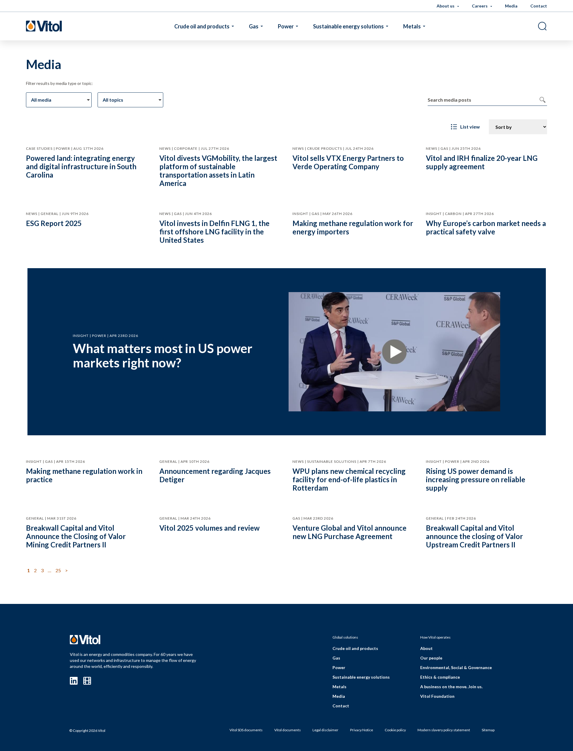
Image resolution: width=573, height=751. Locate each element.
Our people (431, 657)
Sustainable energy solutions (348, 26)
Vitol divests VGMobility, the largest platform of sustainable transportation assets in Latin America (218, 170)
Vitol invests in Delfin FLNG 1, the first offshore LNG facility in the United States (214, 231)
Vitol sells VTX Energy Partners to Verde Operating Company (348, 162)
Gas (253, 26)
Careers (480, 5)
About (426, 648)
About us (446, 5)
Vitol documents (287, 730)
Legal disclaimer (325, 730)
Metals (412, 26)
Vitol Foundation (437, 696)
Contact (538, 5)
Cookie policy (395, 730)
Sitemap (488, 730)
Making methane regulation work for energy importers (352, 227)
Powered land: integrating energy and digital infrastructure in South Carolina (81, 166)
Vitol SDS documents (246, 730)
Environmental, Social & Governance (456, 667)
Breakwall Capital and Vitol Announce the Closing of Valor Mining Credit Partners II (76, 536)
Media (511, 5)
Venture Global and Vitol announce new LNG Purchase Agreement (349, 532)
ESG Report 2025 (54, 223)
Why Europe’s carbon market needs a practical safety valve (486, 227)
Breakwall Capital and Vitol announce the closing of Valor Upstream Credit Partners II (474, 536)
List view (470, 126)
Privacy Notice (361, 730)
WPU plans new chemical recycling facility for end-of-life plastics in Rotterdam (349, 479)
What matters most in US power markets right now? (162, 355)
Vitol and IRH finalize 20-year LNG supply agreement (481, 162)
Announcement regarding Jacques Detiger (215, 475)
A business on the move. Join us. (451, 686)
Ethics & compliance (440, 677)
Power (286, 26)
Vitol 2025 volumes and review (209, 527)
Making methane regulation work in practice (84, 475)
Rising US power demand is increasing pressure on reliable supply (475, 479)
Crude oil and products (201, 26)
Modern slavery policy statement (444, 730)
